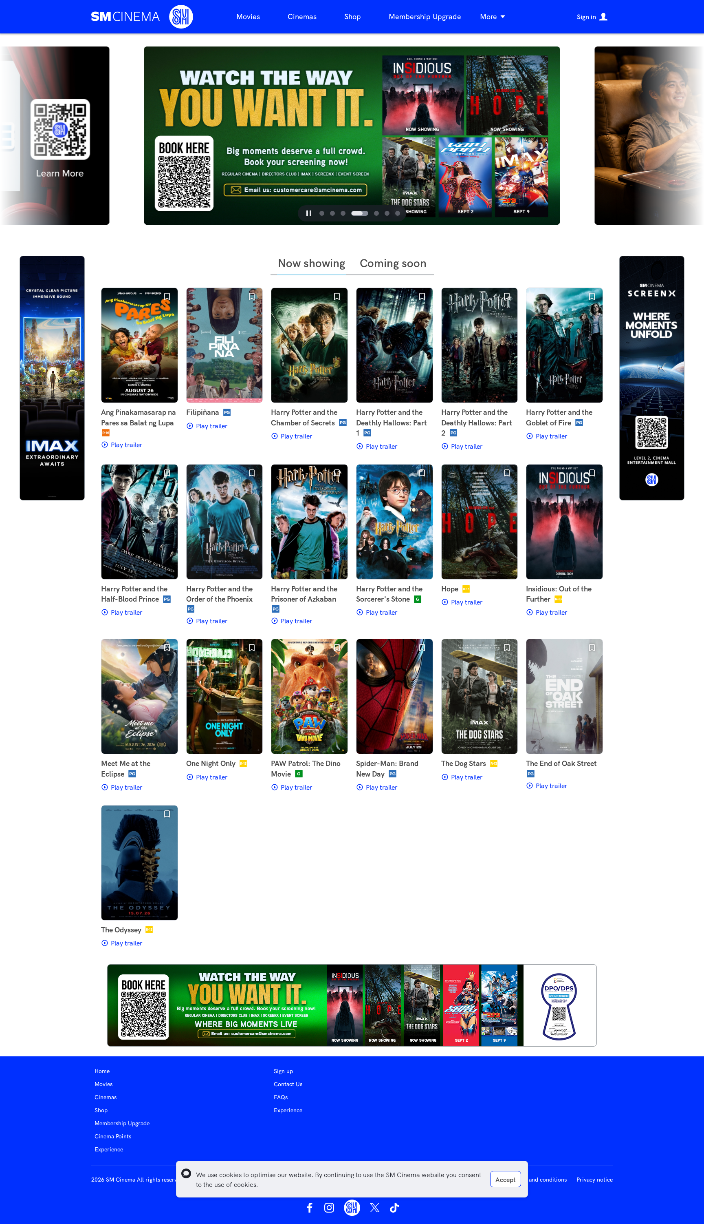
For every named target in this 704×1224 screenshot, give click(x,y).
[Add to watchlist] (167, 296)
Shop (352, 16)
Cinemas (302, 16)
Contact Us (288, 1084)
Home (102, 1071)
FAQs (281, 1097)
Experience (109, 1149)
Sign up (283, 1071)
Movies (248, 16)
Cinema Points (113, 1136)
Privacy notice (594, 1179)
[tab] (321, 213)
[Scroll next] (575, 135)
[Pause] (309, 213)
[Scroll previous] (129, 135)
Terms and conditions (539, 1179)
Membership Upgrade (425, 16)
